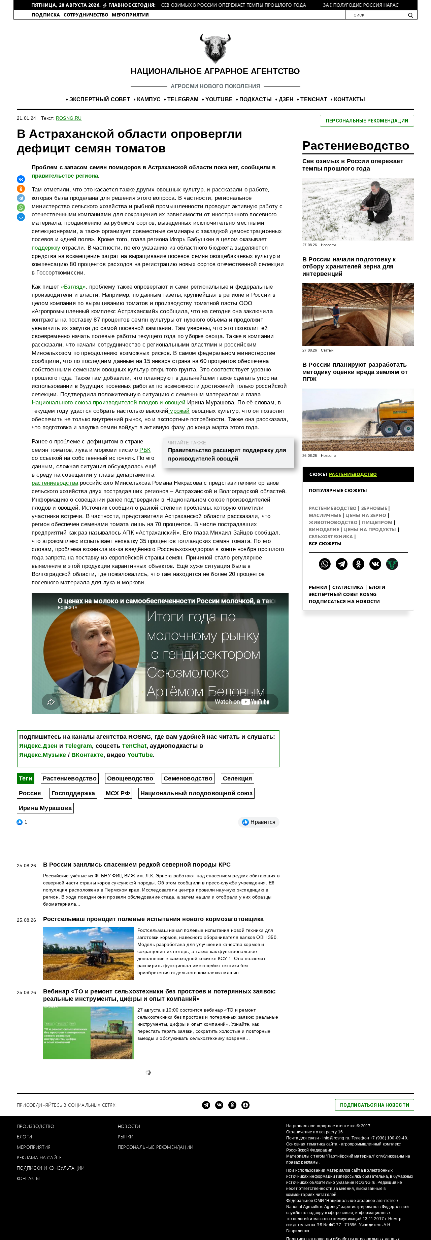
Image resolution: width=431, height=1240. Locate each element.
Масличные (325, 582)
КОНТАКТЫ (349, 167)
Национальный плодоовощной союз (196, 860)
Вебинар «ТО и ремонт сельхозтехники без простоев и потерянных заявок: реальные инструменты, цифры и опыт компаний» (159, 1062)
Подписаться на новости (344, 668)
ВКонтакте (87, 822)
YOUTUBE (219, 167)
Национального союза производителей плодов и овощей (109, 470)
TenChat (134, 813)
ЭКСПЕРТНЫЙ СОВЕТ (99, 167)
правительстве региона (65, 243)
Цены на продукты (370, 596)
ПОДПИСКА (46, 82)
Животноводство (334, 589)
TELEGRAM (183, 167)
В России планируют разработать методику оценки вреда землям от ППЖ (355, 439)
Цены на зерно (366, 582)
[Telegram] (21, 265)
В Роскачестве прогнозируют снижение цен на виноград (130, 1214)
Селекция (238, 845)
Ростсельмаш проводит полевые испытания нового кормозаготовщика (153, 986)
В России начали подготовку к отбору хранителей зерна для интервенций (349, 333)
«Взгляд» (73, 354)
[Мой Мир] (21, 284)
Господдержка (73, 860)
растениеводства (55, 550)
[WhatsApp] (21, 275)
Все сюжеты (325, 611)
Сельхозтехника (331, 603)
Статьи (327, 417)
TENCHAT (313, 167)
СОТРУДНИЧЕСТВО (86, 82)
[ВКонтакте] (21, 247)
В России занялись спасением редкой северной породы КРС (137, 931)
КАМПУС (149, 167)
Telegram (78, 813)
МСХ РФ (118, 860)
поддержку (46, 315)
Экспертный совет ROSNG (342, 661)
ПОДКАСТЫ (255, 167)
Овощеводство (130, 845)
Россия (30, 860)
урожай (179, 478)
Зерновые (375, 575)
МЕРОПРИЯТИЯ (130, 82)
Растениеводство (70, 845)
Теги (25, 845)
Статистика (348, 654)
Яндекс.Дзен (38, 813)
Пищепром (378, 589)
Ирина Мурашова (45, 875)
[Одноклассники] (21, 256)
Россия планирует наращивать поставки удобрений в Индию (137, 1138)
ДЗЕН (286, 167)
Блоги (377, 654)
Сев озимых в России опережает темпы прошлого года (352, 232)
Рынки (318, 654)
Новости (328, 312)
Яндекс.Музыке (42, 822)
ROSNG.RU (69, 185)
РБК (145, 517)
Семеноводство (188, 845)
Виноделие (324, 596)
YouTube (140, 822)
